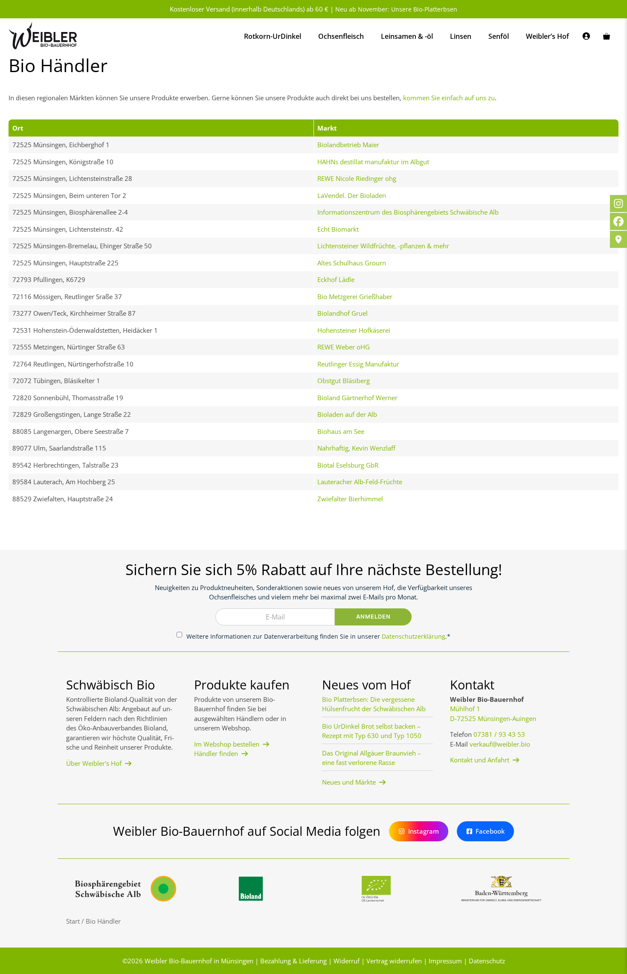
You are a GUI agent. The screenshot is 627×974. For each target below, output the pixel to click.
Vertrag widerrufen (394, 961)
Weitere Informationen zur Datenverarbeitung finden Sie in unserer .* (318, 636)
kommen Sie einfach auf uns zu (449, 97)
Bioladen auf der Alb (347, 414)
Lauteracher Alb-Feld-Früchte (359, 481)
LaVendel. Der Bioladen (351, 195)
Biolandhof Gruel (342, 313)
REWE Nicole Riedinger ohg (356, 178)
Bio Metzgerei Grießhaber (354, 296)
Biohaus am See (340, 431)
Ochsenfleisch (341, 36)
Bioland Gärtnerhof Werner (357, 397)
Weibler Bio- (163, 961)
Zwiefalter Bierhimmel (350, 498)
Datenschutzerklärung (413, 636)
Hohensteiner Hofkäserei (353, 330)
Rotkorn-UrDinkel (272, 36)
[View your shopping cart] (606, 36)
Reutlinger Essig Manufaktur (358, 364)
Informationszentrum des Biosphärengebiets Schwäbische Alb (408, 212)
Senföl (498, 36)
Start (73, 921)
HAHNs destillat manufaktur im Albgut (373, 161)
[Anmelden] (586, 36)
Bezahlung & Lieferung (293, 961)
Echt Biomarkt (338, 229)
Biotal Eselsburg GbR (347, 465)
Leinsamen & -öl (407, 36)
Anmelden (373, 616)
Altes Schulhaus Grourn (351, 263)
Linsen (460, 36)
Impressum (445, 961)
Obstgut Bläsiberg (343, 380)
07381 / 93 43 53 (499, 734)
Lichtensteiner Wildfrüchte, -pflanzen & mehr (383, 245)
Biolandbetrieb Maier (348, 144)
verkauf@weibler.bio (500, 744)
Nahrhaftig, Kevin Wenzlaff (356, 448)
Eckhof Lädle (335, 279)
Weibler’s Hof (547, 36)
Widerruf (347, 961)
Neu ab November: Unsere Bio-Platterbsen (396, 9)
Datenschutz (487, 961)
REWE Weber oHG (343, 347)
